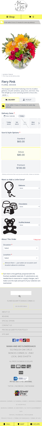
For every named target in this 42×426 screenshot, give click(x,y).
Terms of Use (36, 418)
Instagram (29, 386)
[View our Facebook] (14, 341)
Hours (36, 424)
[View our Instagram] (21, 341)
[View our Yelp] (28, 341)
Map (21, 424)
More (4, 95)
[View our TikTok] (24, 341)
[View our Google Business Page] (17, 341)
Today (22, 116)
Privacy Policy (7, 418)
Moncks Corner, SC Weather (12, 408)
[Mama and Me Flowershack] (21, 12)
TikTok (11, 386)
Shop (12, 16)
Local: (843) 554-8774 (21, 356)
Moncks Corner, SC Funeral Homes (13, 401)
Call (7, 424)
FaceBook (19, 386)
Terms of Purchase (21, 418)
